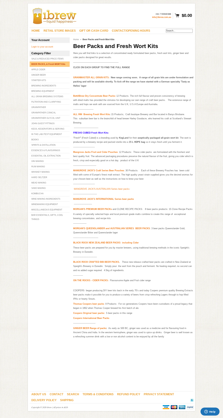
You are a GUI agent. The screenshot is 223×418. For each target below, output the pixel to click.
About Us (38, 394)
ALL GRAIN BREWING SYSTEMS (47, 96)
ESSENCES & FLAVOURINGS (45, 150)
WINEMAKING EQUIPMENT (44, 204)
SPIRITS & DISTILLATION (43, 145)
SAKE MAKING (38, 188)
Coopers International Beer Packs (91, 318)
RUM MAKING (38, 166)
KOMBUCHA (37, 193)
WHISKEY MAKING (40, 172)
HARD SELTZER (39, 177)
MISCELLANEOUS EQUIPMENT (46, 209)
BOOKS (35, 139)
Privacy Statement (159, 394)
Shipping (67, 400)
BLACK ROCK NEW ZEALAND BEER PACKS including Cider (106, 242)
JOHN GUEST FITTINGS (43, 123)
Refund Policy (128, 394)
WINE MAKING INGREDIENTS (45, 199)
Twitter (192, 399)
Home (76, 39)
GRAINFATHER (38, 107)
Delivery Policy (44, 400)
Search (73, 394)
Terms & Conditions (98, 394)
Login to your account (42, 46)
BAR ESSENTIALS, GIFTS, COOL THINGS (47, 217)
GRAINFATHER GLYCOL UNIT (45, 118)
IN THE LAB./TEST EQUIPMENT (46, 134)
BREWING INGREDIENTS (43, 86)
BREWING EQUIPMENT (42, 91)
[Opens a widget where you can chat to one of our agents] (210, 412)
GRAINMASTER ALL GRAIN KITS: (91, 77)
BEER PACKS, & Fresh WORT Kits (48, 64)
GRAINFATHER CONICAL (43, 112)
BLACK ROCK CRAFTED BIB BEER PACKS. (96, 262)
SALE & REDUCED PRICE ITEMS (47, 59)
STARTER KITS (38, 80)
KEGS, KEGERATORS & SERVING (47, 129)
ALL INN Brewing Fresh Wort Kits (91, 114)
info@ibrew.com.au (161, 17)
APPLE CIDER (38, 69)
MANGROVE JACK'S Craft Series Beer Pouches (98, 170)
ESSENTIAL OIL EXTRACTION (46, 156)
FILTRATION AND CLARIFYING (46, 102)
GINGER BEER (38, 75)
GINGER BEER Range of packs (89, 328)
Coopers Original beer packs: (89, 313)
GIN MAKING (37, 161)
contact (56, 394)
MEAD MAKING (38, 183)
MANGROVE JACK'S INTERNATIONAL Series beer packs (103, 199)
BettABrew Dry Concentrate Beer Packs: (94, 96)
